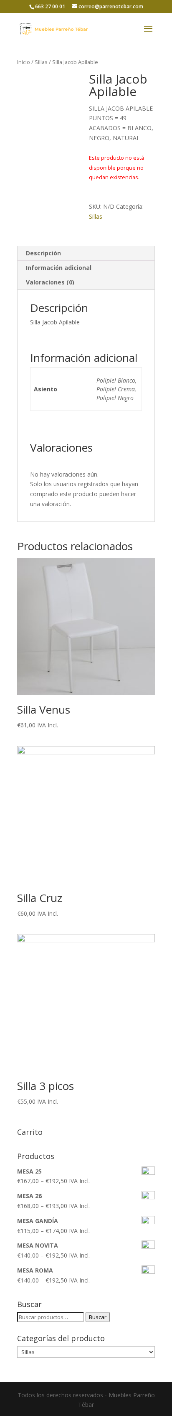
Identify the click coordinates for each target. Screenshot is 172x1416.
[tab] (86, 253)
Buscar (97, 1317)
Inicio (23, 62)
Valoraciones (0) (50, 282)
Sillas (41, 62)
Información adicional (58, 268)
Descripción (43, 253)
